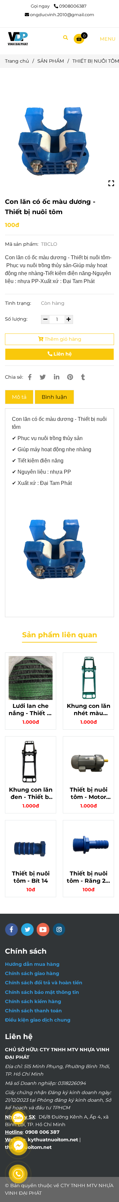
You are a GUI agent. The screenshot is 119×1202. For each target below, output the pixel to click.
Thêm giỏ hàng (62, 339)
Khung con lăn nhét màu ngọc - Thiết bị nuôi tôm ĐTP (88, 709)
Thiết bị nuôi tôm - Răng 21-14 (88, 877)
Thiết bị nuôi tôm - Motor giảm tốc (88, 793)
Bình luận (54, 397)
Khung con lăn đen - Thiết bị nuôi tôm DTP (31, 793)
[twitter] (27, 929)
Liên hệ (62, 354)
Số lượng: (17, 319)
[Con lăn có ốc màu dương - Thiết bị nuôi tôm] (18, 38)
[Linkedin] (56, 377)
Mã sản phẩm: (22, 244)
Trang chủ (17, 61)
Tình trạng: (18, 303)
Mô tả (19, 397)
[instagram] (59, 929)
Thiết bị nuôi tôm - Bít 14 (31, 877)
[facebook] (11, 929)
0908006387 (73, 6)
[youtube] (43, 929)
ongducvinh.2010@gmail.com (62, 14)
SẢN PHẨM (50, 61)
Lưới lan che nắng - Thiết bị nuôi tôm (31, 709)
